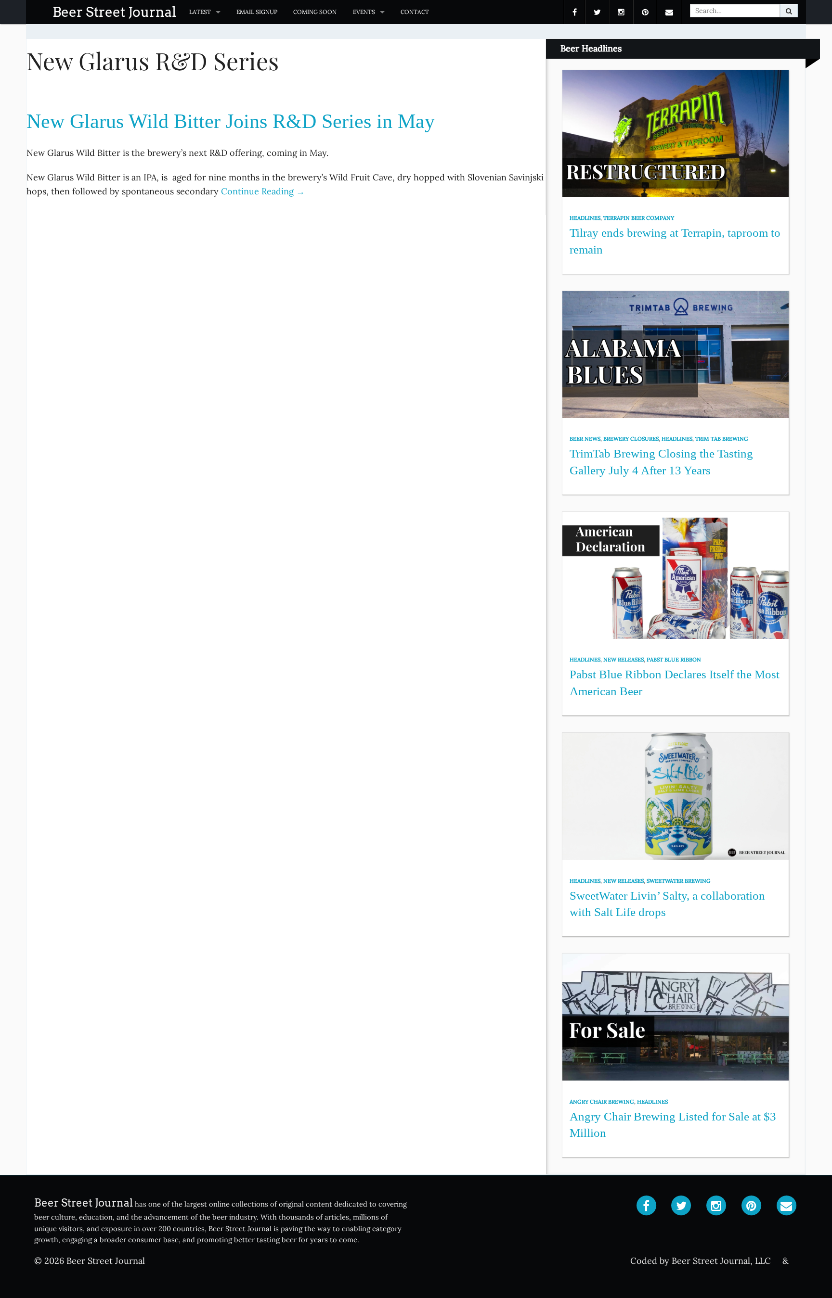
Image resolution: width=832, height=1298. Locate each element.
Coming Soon (315, 11)
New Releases (623, 659)
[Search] (789, 10)
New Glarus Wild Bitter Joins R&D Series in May (230, 121)
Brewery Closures (631, 438)
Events (364, 11)
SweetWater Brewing (679, 881)
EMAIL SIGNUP (256, 11)
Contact (415, 11)
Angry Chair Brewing (602, 1101)
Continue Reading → (263, 191)
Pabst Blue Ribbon (674, 659)
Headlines (585, 218)
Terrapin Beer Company (638, 218)
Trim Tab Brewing (721, 438)
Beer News (585, 438)
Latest (200, 11)
